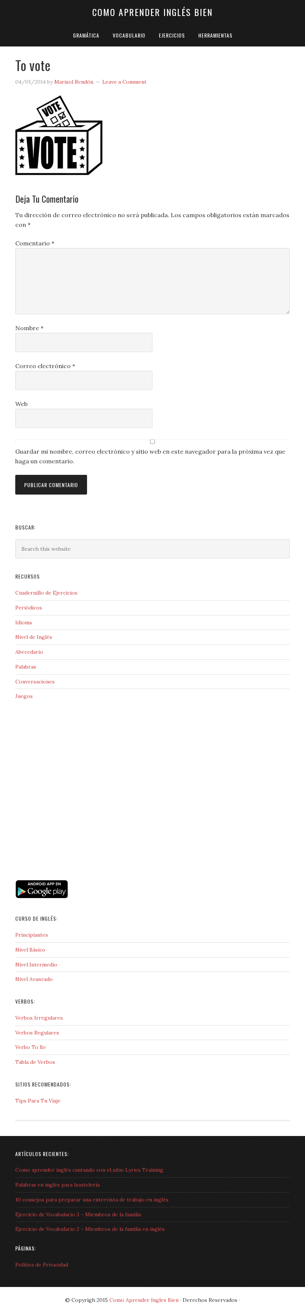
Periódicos (28, 607)
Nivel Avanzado (34, 979)
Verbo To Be (30, 1047)
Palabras (25, 666)
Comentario (34, 243)
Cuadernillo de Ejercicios (46, 592)
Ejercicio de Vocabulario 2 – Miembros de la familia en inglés (90, 1229)
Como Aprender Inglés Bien (152, 12)
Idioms (23, 622)
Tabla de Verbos (35, 1062)
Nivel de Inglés (33, 637)
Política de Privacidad (41, 1264)
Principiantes (31, 934)
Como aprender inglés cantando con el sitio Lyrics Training (89, 1169)
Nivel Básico (30, 949)
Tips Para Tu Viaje (38, 1100)
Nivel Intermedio (36, 964)
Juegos (24, 696)
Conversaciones (35, 681)
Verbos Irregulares (39, 1017)
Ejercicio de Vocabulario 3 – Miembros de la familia (78, 1214)
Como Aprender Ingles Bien (144, 1300)
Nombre (29, 328)
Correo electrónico (45, 366)
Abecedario (29, 652)
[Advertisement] (52, 845)
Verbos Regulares (37, 1032)
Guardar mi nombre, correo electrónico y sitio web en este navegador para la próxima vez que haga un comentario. (150, 456)
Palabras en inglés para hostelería (57, 1184)
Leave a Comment (124, 81)
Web (21, 404)
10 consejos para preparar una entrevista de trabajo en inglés (91, 1199)
